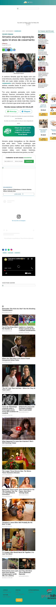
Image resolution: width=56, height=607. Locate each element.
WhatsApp (12, 111)
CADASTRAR (29, 161)
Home (3, 31)
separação (10, 252)
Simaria (4, 252)
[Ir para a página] (28, 2)
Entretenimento (10, 31)
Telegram (27, 111)
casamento (6, 83)
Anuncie (19, 600)
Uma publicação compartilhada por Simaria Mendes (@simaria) (18, 238)
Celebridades (17, 31)
